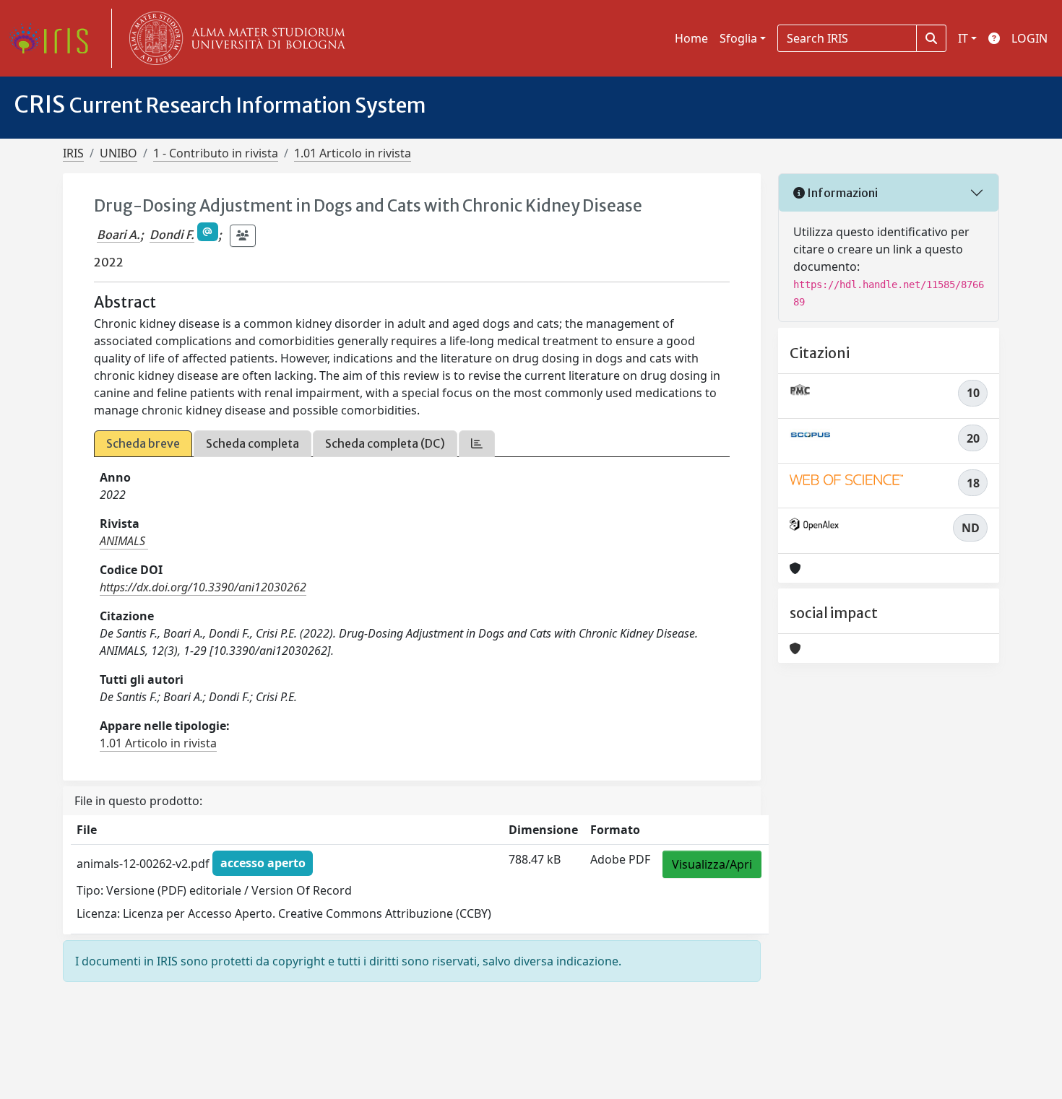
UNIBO (118, 153)
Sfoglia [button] (738, 38)
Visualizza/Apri (712, 864)
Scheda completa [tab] (252, 443)
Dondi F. (172, 234)
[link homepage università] (234, 38)
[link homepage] (54, 38)
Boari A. (118, 234)
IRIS (73, 153)
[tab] (477, 443)
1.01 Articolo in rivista (352, 153)
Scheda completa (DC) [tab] (385, 443)
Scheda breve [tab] (143, 443)
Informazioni (841, 193)
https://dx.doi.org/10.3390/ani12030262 (203, 587)
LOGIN (1029, 38)
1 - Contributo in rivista (215, 153)
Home (691, 38)
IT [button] (963, 38)
